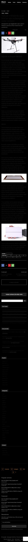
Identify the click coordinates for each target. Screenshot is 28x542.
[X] (6, 33)
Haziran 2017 (5, 369)
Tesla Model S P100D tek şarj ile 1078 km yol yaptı (13, 322)
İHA (24, 255)
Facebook (7, 469)
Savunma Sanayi (6, 426)
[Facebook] (2, 33)
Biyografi (4, 396)
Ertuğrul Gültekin (7, 29)
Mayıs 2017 (5, 372)
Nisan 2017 (5, 374)
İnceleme (6, 13)
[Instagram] (12, 469)
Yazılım (4, 439)
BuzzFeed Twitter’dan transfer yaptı (6, 274)
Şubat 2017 (5, 378)
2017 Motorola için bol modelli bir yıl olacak (21, 274)
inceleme (4, 257)
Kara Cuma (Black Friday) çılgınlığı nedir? (11, 309)
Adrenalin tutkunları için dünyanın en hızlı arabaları (14, 346)
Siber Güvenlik (5, 430)
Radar (15, 257)
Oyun (3, 424)
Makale (4, 417)
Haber (8, 11)
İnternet (4, 413)
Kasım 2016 (5, 384)
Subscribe (14, 526)
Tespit (19, 257)
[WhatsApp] (12, 33)
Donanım (4, 398)
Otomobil (4, 422)
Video (3, 435)
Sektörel (4, 428)
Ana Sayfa (3, 11)
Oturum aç (4, 448)
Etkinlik (3, 404)
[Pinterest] (9, 33)
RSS (24, 469)
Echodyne (14, 255)
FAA (18, 255)
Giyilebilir (4, 407)
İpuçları (4, 415)
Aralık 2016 (4, 382)
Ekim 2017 (4, 363)
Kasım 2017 (5, 361)
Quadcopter (9, 257)
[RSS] (21, 469)
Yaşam (3, 437)
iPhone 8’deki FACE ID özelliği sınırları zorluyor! (12, 316)
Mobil (3, 419)
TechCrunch (9, 253)
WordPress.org (5, 454)
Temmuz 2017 (5, 367)
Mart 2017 (4, 376)
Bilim (3, 394)
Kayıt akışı (4, 450)
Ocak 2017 (4, 380)
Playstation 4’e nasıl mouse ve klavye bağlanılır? (13, 332)
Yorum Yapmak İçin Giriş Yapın (14, 294)
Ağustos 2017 (5, 365)
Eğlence (4, 402)
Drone (9, 255)
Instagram (16, 469)
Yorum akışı (5, 452)
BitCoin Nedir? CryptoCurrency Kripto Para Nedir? (13, 312)
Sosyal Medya (5, 432)
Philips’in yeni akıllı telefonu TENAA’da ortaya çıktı (13, 319)
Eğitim (3, 400)
